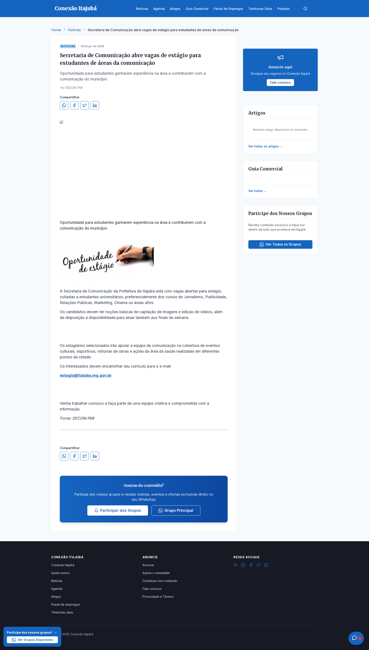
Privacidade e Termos (158, 596)
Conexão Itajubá (62, 565)
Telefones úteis (62, 612)
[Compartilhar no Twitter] (84, 105)
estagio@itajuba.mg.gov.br (86, 375)
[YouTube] (235, 565)
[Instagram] (243, 565)
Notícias (74, 30)
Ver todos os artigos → (265, 146)
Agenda (56, 588)
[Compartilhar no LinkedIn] (95, 105)
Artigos (56, 596)
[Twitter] (258, 565)
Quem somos (60, 573)
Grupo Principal (178, 510)
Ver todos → (257, 191)
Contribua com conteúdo (159, 581)
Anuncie (148, 565)
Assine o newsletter (156, 573)
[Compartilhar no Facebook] (74, 105)
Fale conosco (152, 588)
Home (56, 30)
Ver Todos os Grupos (283, 244)
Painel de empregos (65, 604)
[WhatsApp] (266, 565)
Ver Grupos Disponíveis (35, 639)
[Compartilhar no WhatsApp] (64, 105)
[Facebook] (251, 565)
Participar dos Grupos (120, 510)
